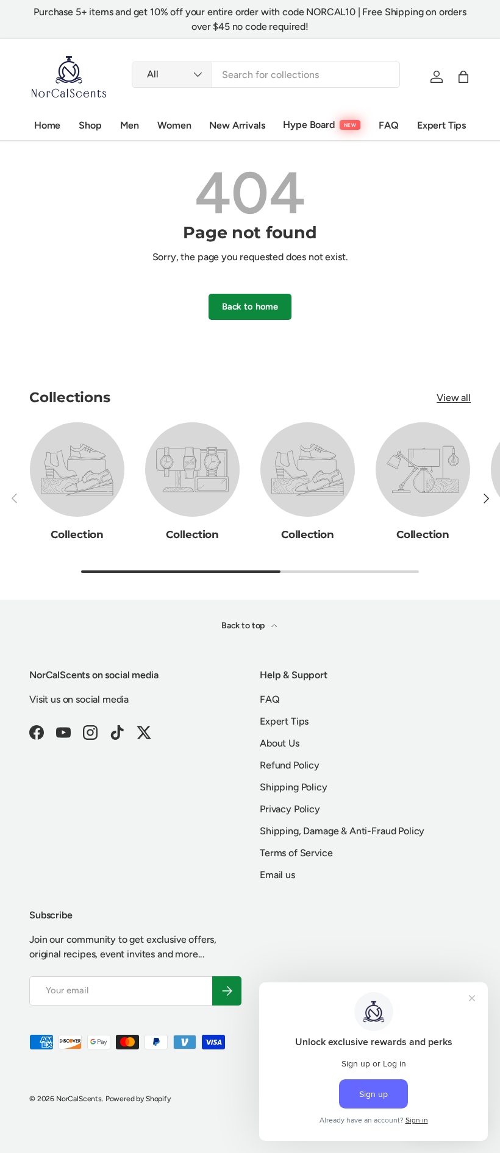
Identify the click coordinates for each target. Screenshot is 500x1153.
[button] (463, 76)
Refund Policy (290, 765)
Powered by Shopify (138, 1098)
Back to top (243, 625)
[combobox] (265, 74)
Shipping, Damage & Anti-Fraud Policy (342, 831)
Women (174, 125)
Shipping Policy (293, 787)
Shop (90, 125)
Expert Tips (441, 125)
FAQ (389, 125)
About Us (279, 743)
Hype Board (308, 124)
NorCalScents (79, 1098)
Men (130, 125)
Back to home (250, 306)
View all (454, 397)
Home (47, 125)
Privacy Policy (290, 809)
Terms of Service (296, 853)
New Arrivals (237, 125)
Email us (277, 875)
